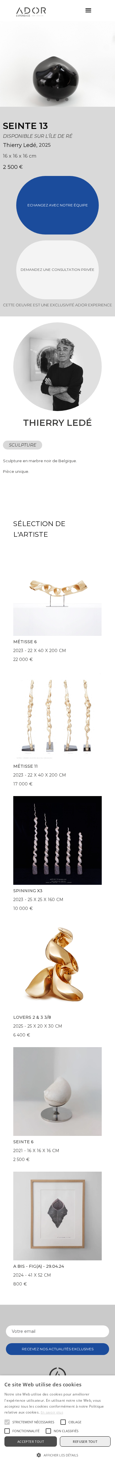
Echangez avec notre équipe (57, 205)
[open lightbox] (43, 64)
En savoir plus (52, 1412)
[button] (88, 10)
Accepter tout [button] (30, 1441)
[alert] (57, 1420)
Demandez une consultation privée (57, 269)
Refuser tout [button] (85, 1441)
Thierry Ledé (19, 145)
